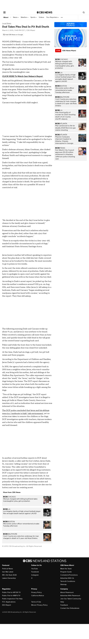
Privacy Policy (36, 592)
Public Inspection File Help (12, 599)
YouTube (34, 569)
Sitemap (63, 584)
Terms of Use (36, 602)
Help (62, 602)
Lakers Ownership (9, 578)
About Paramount (67, 592)
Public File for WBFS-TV (11, 595)
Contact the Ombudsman (69, 608)
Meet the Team (66, 569)
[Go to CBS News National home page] (44, 12)
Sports (33, 17)
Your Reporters (52, 17)
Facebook (35, 572)
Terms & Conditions (67, 581)
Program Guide (66, 572)
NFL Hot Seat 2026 (9, 575)
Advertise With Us (67, 578)
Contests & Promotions (69, 575)
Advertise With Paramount (70, 595)
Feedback (64, 605)
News (15, 17)
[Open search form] (84, 12)
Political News (7, 569)
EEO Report (6, 605)
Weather (24, 17)
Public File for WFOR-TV (11, 592)
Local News (6, 23)
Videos (41, 17)
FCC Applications (8, 602)
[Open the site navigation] (17, 12)
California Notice (37, 595)
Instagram (35, 575)
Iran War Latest (7, 572)
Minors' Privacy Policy (39, 605)
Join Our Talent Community (70, 599)
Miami (5, 17)
